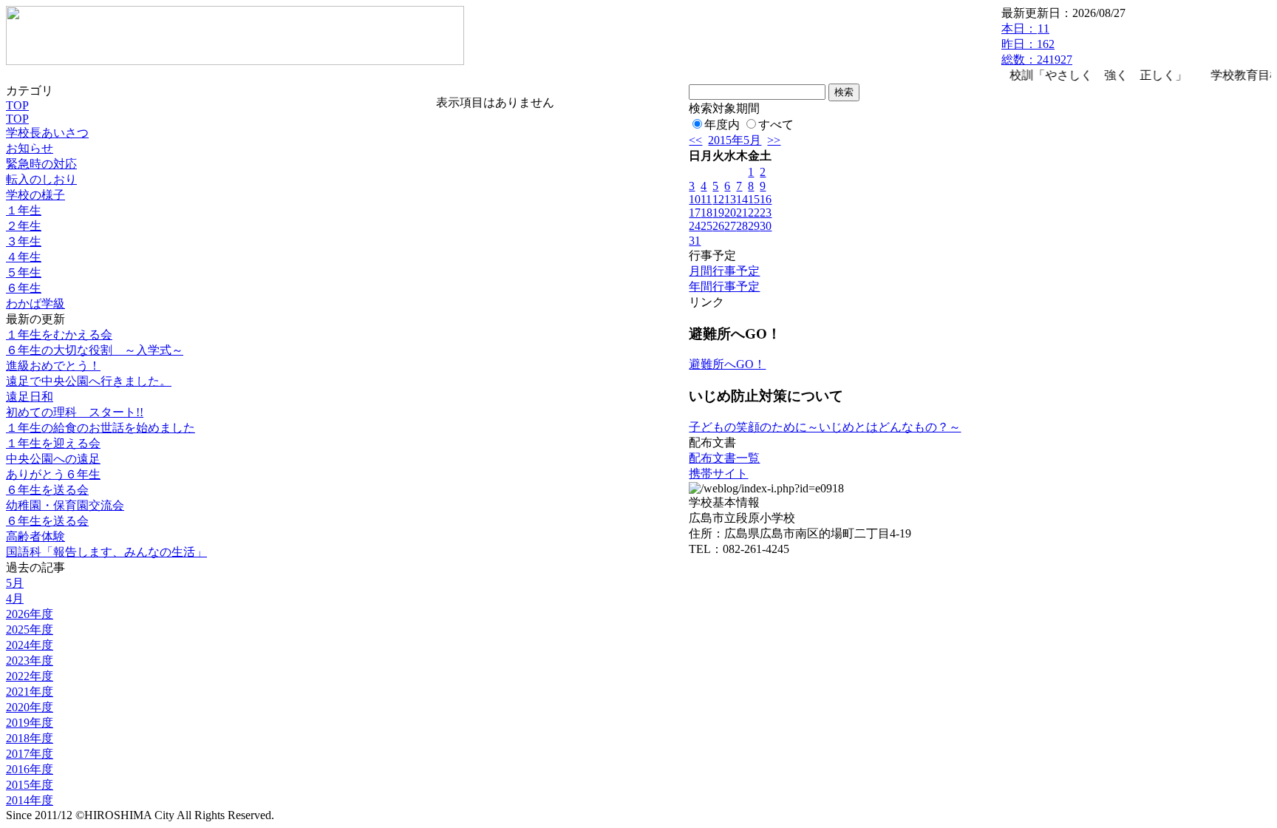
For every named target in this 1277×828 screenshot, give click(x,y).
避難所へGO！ (727, 364)
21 (742, 212)
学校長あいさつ (47, 132)
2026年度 (29, 614)
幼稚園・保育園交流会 (65, 505)
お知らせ (29, 148)
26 (718, 226)
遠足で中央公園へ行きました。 (88, 381)
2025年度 (29, 629)
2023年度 (29, 660)
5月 (15, 583)
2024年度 (29, 645)
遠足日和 (29, 396)
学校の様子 (35, 195)
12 (718, 199)
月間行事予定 (724, 271)
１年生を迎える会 (53, 443)
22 (754, 212)
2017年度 (29, 753)
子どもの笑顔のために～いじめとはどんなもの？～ (825, 427)
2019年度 (29, 722)
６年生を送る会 (47, 489)
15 (754, 199)
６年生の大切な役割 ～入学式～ (94, 350)
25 (706, 226)
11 (706, 199)
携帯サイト (718, 473)
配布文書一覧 (724, 458)
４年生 (23, 257)
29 (754, 226)
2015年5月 (734, 140)
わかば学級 (35, 303)
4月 (15, 598)
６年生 (23, 288)
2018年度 (29, 738)
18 (706, 212)
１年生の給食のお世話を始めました (100, 427)
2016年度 (29, 769)
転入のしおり (41, 179)
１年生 (23, 210)
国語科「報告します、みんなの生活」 (106, 552)
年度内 (722, 124)
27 (730, 226)
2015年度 (29, 784)
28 (742, 226)
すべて (776, 124)
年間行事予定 (724, 286)
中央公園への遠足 (53, 458)
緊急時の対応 (41, 163)
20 (730, 212)
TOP (17, 105)
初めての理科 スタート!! (74, 412)
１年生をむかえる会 (59, 334)
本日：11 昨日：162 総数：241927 (1036, 44)
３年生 (23, 241)
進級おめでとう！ (53, 365)
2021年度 (29, 691)
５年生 (23, 272)
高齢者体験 (35, 536)
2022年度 (29, 676)
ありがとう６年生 (53, 474)
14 (742, 199)
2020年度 (29, 707)
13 (730, 199)
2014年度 (29, 800)
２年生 (23, 226)
